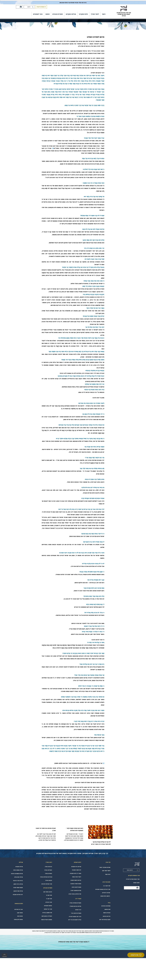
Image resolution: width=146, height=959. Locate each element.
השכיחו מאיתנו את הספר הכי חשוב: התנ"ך (46, 829)
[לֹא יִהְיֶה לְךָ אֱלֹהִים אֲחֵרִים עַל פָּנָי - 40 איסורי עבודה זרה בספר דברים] (100, 832)
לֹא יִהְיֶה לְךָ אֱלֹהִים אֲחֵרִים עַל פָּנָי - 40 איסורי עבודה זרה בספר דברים (101, 843)
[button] (94, 14)
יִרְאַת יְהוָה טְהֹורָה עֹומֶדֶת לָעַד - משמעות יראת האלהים (74, 829)
